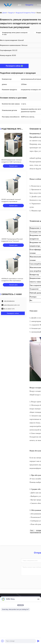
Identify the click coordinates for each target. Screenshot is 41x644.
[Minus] (38, 599)
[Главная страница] (7, 5)
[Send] (38, 641)
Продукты (29, 5)
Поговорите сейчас (13, 66)
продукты (11, 12)
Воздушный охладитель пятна (25, 12)
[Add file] (2, 641)
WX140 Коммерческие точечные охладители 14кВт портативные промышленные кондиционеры (11, 162)
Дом (19, 5)
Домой (4, 12)
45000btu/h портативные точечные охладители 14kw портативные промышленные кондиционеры (12, 281)
